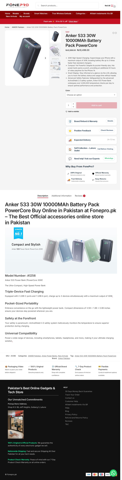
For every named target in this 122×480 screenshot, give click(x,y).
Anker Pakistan (64, 358)
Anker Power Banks (49, 356)
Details (110, 121)
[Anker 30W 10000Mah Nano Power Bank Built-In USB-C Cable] (116, 33)
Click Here (73, 21)
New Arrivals (63, 356)
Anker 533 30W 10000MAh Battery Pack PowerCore (95, 356)
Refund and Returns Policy (76, 418)
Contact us (69, 398)
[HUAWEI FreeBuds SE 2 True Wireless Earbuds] (113, 33)
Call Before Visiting (105, 149)
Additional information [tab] (61, 196)
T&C (67, 424)
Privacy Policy (71, 414)
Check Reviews (107, 130)
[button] (110, 5)
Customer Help (71, 401)
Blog (67, 411)
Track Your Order (72, 395)
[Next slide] (45, 58)
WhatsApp (109, 158)
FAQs (67, 408)
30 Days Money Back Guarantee (78, 391)
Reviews (68, 421)
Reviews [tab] (80, 196)
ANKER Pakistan (18, 27)
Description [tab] (43, 196)
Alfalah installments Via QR (76, 404)
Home (7, 27)
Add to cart (97, 105)
